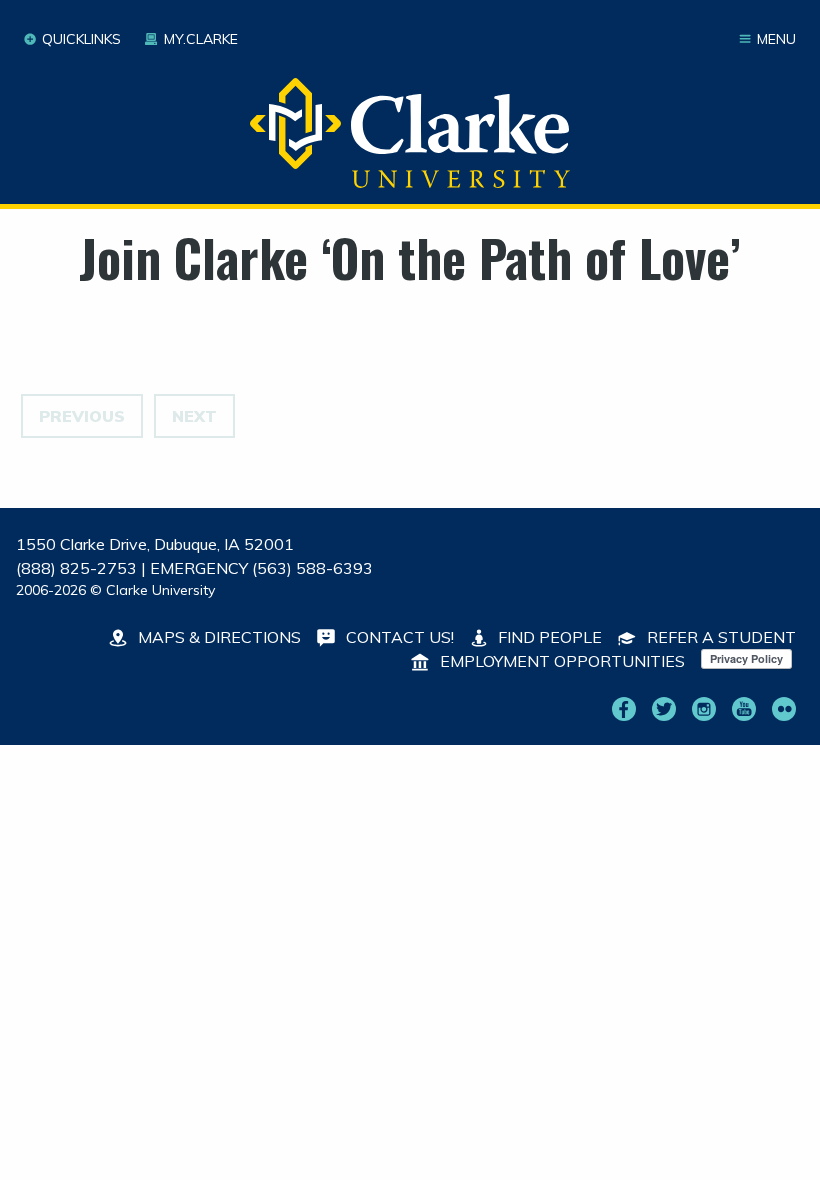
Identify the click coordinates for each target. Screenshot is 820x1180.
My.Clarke (200, 39)
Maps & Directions (217, 637)
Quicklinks (81, 39)
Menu (776, 39)
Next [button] (194, 416)
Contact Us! (398, 637)
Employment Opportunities (560, 661)
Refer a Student (719, 637)
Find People (548, 637)
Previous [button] (82, 416)
